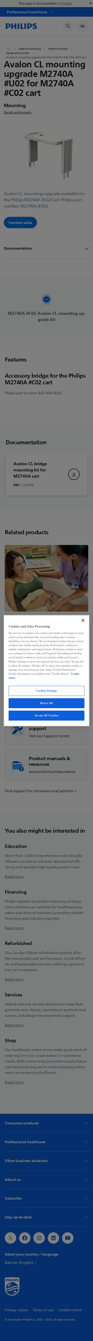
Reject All (46, 703)
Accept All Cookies (46, 715)
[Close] (83, 620)
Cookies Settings (46, 690)
